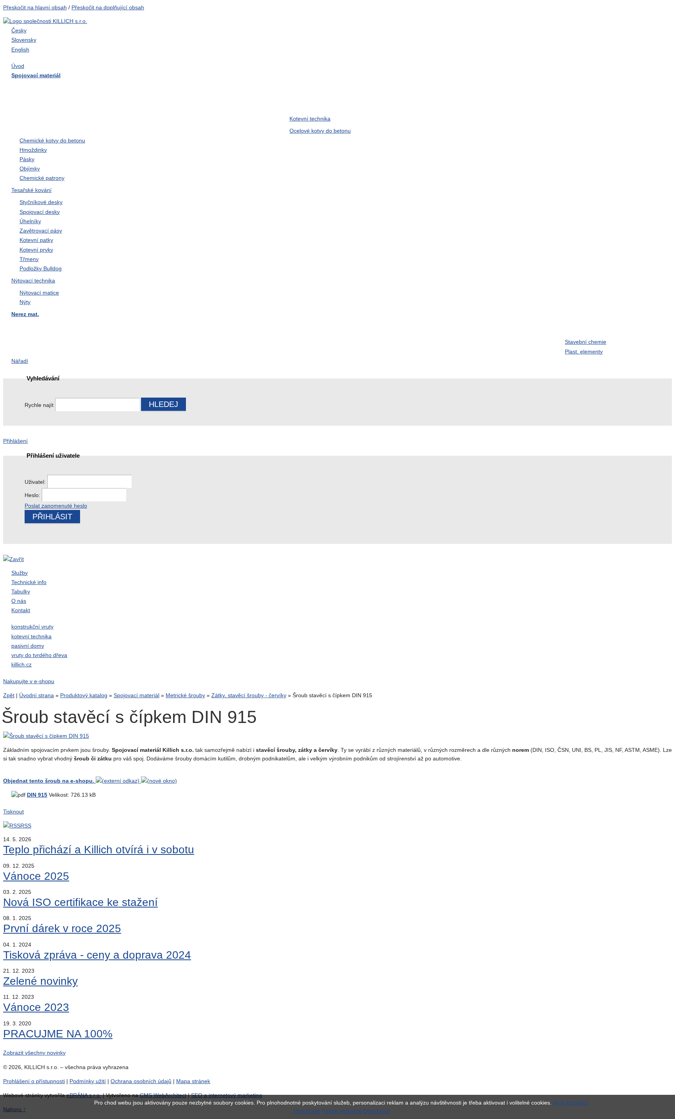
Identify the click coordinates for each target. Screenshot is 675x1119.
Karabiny (301, 326)
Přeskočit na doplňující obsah (107, 7)
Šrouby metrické (36, 88)
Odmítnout (376, 1111)
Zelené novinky (40, 981)
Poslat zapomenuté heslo (56, 506)
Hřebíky (392, 88)
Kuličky (391, 342)
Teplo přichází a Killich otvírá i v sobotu (98, 850)
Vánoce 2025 (36, 876)
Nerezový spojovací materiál (237, 119)
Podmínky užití (88, 1081)
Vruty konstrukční (588, 88)
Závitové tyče (583, 103)
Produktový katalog (83, 695)
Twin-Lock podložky (133, 103)
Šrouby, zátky (32, 326)
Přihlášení (15, 441)
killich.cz (21, 664)
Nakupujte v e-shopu (28, 681)
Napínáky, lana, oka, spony (143, 119)
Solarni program (495, 342)
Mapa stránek (193, 1081)
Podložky (210, 103)
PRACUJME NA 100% (57, 1034)
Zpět (8, 695)
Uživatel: (36, 482)
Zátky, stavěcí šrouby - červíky (248, 695)
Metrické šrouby (185, 695)
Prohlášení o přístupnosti (34, 1081)
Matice (482, 88)
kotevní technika (31, 636)
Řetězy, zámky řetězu (43, 342)
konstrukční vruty (32, 626)
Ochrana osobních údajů (141, 1081)
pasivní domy (27, 646)
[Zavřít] (13, 559)
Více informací (571, 1102)
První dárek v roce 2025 (62, 928)
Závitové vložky (310, 342)
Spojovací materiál (136, 695)
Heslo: (33, 495)
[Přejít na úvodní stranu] (45, 21)
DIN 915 (37, 795)
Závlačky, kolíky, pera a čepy (420, 103)
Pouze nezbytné (342, 1111)
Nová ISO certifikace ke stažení (80, 902)
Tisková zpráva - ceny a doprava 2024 (97, 955)
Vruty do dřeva (218, 88)
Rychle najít (39, 405)
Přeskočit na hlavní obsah (35, 7)
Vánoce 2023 (36, 1007)
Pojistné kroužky (37, 103)
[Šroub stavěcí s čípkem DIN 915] (46, 736)
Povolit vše (307, 1111)
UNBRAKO (489, 103)
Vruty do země (309, 88)
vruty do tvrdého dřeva (39, 655)
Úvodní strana (36, 695)
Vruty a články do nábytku (49, 119)
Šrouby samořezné (132, 88)
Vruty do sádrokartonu (319, 103)
